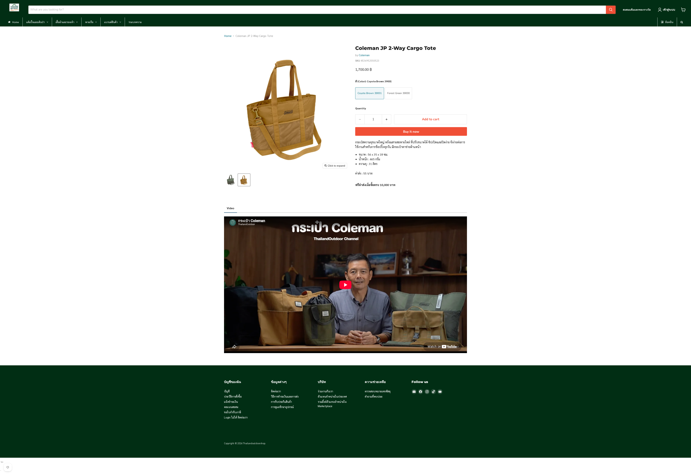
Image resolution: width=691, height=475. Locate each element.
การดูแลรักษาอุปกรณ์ (282, 407)
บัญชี (227, 391)
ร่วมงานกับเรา (325, 391)
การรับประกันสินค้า (281, 401)
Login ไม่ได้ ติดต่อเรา (236, 417)
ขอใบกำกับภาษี (232, 412)
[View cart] (683, 10)
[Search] (611, 10)
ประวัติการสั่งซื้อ (233, 396)
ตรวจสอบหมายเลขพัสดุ (377, 391)
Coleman (364, 55)
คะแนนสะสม (231, 407)
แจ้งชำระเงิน (231, 401)
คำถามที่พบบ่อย (373, 396)
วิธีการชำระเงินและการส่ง (285, 396)
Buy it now (411, 131)
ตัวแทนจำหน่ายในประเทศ (332, 396)
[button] (231, 180)
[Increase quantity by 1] (386, 119)
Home (228, 36)
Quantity (360, 108)
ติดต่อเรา (276, 391)
